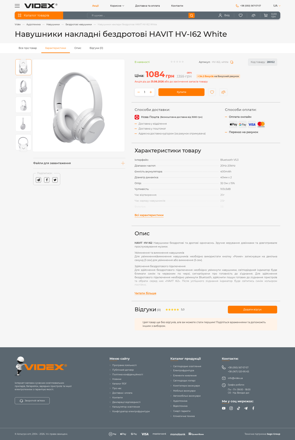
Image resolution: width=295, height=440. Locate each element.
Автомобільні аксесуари (187, 395)
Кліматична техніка (184, 416)
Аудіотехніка (180, 401)
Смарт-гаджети (182, 411)
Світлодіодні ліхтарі (184, 380)
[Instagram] (231, 408)
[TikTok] (238, 408)
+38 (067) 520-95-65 (238, 371)
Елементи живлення (185, 375)
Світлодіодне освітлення (187, 366)
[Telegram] (246, 408)
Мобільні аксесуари (184, 390)
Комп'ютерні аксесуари (186, 385)
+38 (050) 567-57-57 (238, 367)
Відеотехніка (180, 406)
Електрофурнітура (183, 370)
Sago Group (273, 434)
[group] (79, 105)
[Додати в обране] (212, 92)
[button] (23, 62)
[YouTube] (224, 408)
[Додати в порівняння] (223, 92)
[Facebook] (253, 408)
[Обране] (240, 15)
